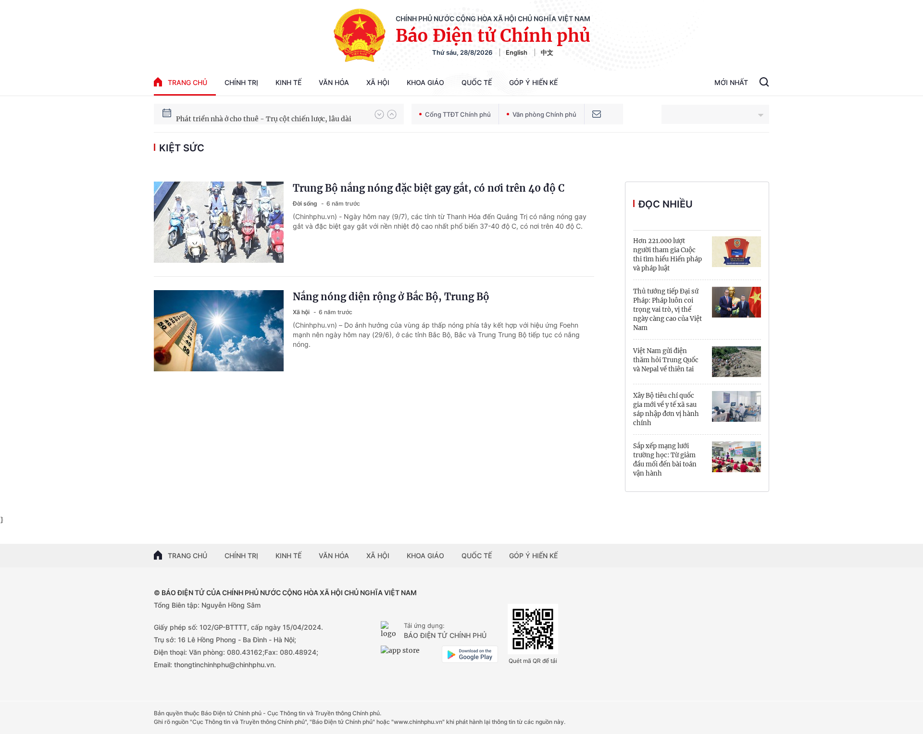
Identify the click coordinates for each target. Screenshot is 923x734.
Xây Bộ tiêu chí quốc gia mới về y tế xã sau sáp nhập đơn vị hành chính (666, 409)
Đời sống (306, 203)
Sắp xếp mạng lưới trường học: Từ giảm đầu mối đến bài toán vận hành (665, 459)
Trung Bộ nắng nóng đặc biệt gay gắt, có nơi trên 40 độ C (428, 188)
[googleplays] (470, 654)
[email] (597, 114)
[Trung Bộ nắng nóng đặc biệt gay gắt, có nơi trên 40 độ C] (219, 222)
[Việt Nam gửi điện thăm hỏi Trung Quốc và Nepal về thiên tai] (736, 361)
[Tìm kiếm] (764, 83)
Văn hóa (334, 82)
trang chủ (187, 82)
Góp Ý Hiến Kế (533, 82)
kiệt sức (181, 148)
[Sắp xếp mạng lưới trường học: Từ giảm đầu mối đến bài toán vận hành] (736, 456)
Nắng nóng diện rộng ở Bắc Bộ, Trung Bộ (391, 297)
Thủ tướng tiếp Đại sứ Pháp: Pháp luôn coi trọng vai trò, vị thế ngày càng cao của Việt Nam (667, 309)
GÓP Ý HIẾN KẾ (533, 555)
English (516, 52)
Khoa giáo (425, 82)
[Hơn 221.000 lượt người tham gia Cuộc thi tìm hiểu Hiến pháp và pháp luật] (736, 251)
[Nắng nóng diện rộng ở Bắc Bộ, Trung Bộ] (219, 330)
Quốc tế (477, 82)
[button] (379, 114)
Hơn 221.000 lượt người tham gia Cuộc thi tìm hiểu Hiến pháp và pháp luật (667, 254)
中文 (547, 52)
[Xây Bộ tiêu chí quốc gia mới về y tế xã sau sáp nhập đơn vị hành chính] (736, 406)
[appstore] (409, 654)
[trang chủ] (390, 630)
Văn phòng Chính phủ (544, 114)
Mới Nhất (731, 82)
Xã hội (377, 82)
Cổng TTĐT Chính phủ (458, 114)
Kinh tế (288, 82)
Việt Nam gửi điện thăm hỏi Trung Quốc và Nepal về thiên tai (665, 360)
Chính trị (241, 82)
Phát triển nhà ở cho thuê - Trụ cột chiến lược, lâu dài (263, 114)
